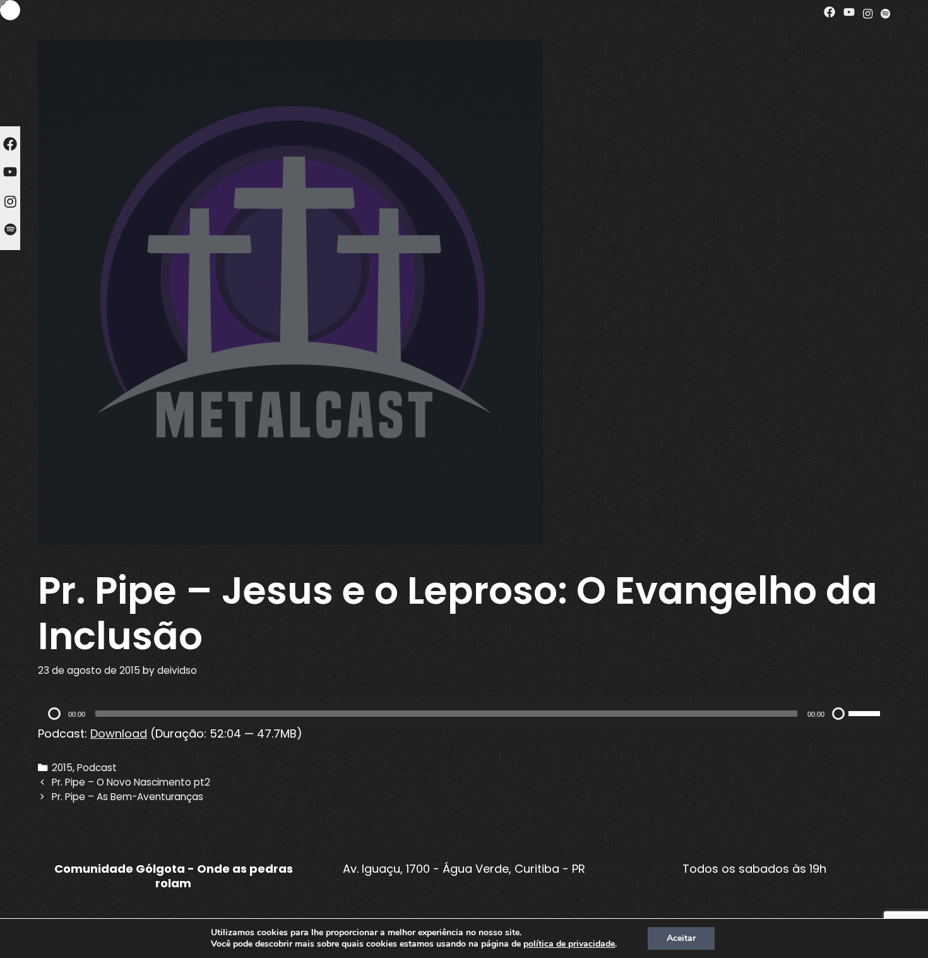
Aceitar (681, 938)
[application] (464, 713)
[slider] (866, 712)
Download (118, 733)
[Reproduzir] (54, 713)
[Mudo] (838, 713)
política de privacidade (569, 944)
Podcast (97, 767)
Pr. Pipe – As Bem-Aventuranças (127, 796)
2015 (62, 767)
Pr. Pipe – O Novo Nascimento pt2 (131, 782)
